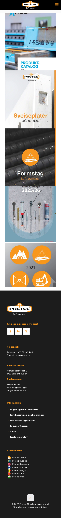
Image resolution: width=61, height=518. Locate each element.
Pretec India (18, 476)
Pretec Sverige (19, 460)
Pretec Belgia (19, 470)
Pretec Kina (18, 473)
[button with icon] (10, 331)
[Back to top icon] (30, 497)
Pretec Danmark (20, 464)
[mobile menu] (56, 4)
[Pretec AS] (30, 5)
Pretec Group (19, 457)
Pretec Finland (19, 467)
